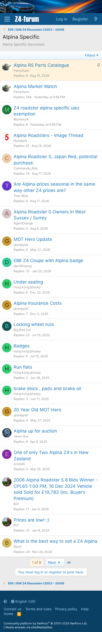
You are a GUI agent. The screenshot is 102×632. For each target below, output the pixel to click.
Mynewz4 (21, 119)
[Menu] (7, 19)
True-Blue (21, 196)
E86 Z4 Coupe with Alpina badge (48, 260)
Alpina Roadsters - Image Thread (48, 135)
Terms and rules (38, 609)
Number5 (20, 141)
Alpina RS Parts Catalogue (41, 65)
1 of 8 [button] (36, 562)
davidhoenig (23, 266)
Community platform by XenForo (45, 623)
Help (85, 609)
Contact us (12, 609)
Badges (22, 345)
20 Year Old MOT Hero (37, 409)
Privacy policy (66, 609)
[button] (5, 601)
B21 (16, 504)
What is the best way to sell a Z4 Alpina (55, 541)
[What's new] (96, 19)
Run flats (23, 367)
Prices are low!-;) (31, 520)
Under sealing (28, 282)
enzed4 (19, 464)
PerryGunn (21, 71)
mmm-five (21, 436)
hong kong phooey (27, 287)
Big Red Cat (22, 330)
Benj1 (18, 546)
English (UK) (25, 601)
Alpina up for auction (35, 431)
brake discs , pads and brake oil (47, 388)
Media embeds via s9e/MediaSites (28, 627)
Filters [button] (90, 55)
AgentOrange (23, 223)
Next (52, 562)
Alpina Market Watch (35, 86)
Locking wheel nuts (34, 324)
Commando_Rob (25, 168)
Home (8, 614)
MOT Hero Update (33, 239)
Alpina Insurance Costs (38, 303)
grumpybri (21, 245)
